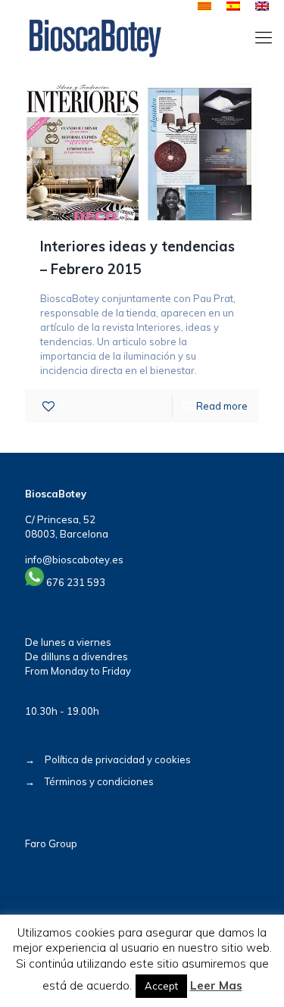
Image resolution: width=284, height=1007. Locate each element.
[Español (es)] (233, 7)
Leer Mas (216, 985)
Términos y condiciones (99, 781)
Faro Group (51, 843)
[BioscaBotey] (95, 37)
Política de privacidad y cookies (118, 759)
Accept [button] (161, 986)
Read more (222, 406)
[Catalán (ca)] (204, 7)
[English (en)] (262, 7)
